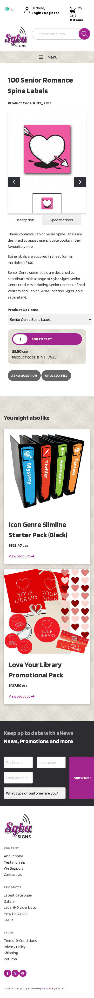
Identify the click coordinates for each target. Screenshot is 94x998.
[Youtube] (23, 973)
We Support (13, 868)
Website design (49, 988)
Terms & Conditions (20, 940)
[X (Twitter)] (15, 973)
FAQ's (8, 920)
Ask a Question (24, 375)
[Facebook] (7, 973)
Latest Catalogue (18, 895)
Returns (10, 959)
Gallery (9, 901)
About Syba (13, 856)
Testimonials (14, 862)
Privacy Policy (15, 946)
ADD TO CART (42, 339)
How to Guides (15, 913)
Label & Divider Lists (20, 907)
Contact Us (13, 874)
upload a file (56, 375)
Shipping (11, 952)
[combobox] (50, 319)
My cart (76, 14)
